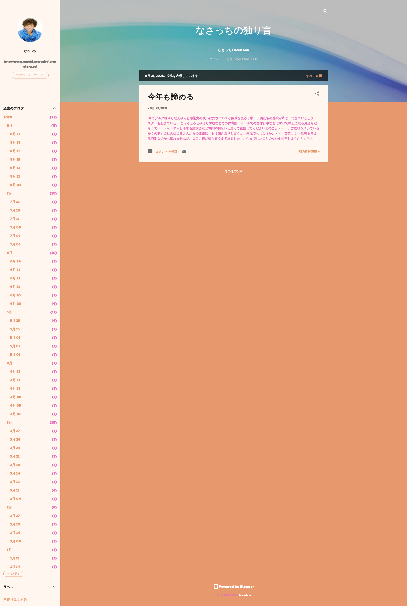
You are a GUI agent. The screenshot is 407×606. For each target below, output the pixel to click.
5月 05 (15, 337)
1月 (9, 549)
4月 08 (15, 396)
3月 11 (15, 490)
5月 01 (15, 354)
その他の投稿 (234, 171)
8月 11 (15, 176)
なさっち (30, 51)
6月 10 (15, 295)
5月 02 (15, 345)
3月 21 (15, 456)
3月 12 (15, 481)
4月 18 (15, 388)
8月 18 (15, 142)
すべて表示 (314, 75)
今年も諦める (171, 96)
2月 (9, 507)
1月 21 (15, 558)
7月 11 (15, 218)
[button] (316, 94)
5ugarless (245, 594)
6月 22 (15, 269)
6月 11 (15, 286)
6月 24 (15, 261)
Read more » (308, 151)
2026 (7, 117)
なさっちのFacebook (242, 59)
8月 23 (15, 133)
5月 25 (15, 320)
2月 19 (15, 524)
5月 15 (15, 328)
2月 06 (15, 541)
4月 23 (15, 371)
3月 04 (15, 498)
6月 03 (15, 303)
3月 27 (15, 430)
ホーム (214, 59)
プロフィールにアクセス (30, 75)
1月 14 (15, 566)
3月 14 (15, 473)
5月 (9, 311)
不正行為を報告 (15, 599)
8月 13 (15, 167)
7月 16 (15, 210)
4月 (10, 362)
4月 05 (15, 405)
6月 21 (15, 278)
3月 (9, 422)
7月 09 (15, 227)
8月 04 (15, 184)
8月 (10, 125)
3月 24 (15, 447)
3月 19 (15, 464)
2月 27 (15, 515)
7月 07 (15, 235)
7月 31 (15, 201)
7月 (9, 193)
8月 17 (15, 150)
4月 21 (15, 379)
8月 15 (15, 159)
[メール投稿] (183, 152)
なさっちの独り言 (234, 29)
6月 (10, 252)
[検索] (325, 11)
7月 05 (15, 244)
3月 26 (15, 439)
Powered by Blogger (236, 586)
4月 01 (15, 413)
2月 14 (15, 532)
